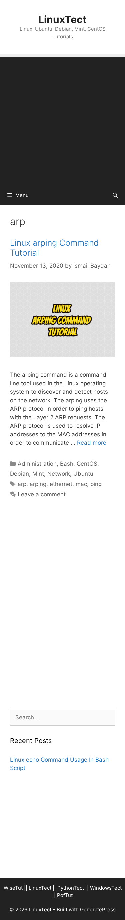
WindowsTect (106, 888)
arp (22, 484)
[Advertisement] (62, 119)
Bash (66, 463)
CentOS (87, 463)
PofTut (65, 895)
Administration (37, 463)
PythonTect (70, 888)
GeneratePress (98, 909)
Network (58, 473)
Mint (38, 473)
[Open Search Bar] (115, 195)
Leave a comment (42, 494)
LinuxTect (62, 19)
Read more (91, 442)
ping (96, 484)
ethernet (61, 484)
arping (38, 484)
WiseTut (13, 888)
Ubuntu (83, 473)
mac (81, 484)
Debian (19, 473)
